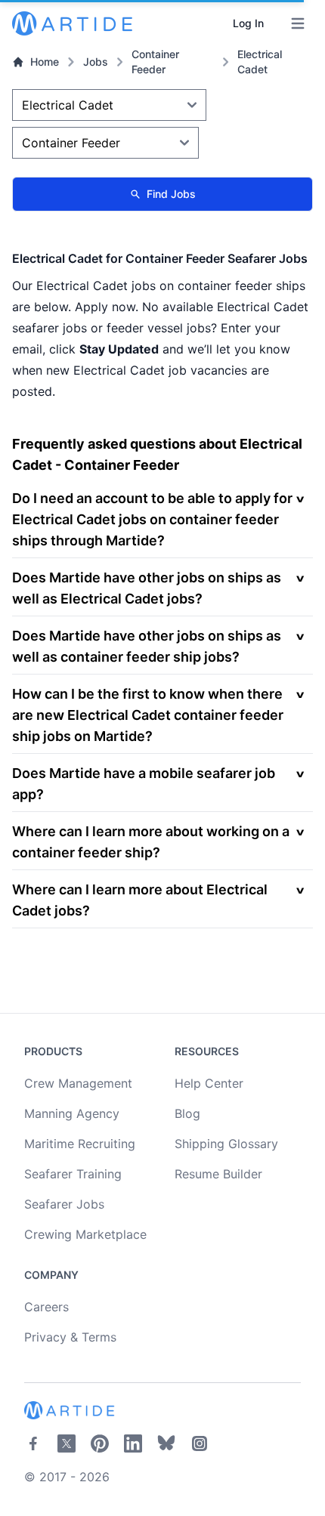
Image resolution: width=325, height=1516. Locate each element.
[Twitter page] (66, 1443)
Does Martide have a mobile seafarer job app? (143, 783)
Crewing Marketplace (85, 1234)
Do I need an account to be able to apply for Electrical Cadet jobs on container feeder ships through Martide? (152, 519)
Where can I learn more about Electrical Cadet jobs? (140, 900)
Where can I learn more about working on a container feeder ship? (150, 841)
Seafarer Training (73, 1173)
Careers (46, 1306)
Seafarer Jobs (64, 1204)
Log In (248, 23)
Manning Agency (71, 1113)
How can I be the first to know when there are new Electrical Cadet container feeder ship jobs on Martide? (147, 715)
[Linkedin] (133, 1443)
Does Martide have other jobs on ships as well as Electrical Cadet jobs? (146, 588)
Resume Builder (218, 1173)
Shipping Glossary (226, 1143)
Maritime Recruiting (79, 1143)
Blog (187, 1113)
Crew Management (78, 1083)
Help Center (209, 1083)
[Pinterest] (100, 1443)
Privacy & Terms (70, 1337)
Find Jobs (171, 193)
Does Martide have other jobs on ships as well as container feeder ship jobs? (146, 646)
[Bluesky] (166, 1443)
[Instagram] (199, 1443)
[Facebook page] (33, 1443)
